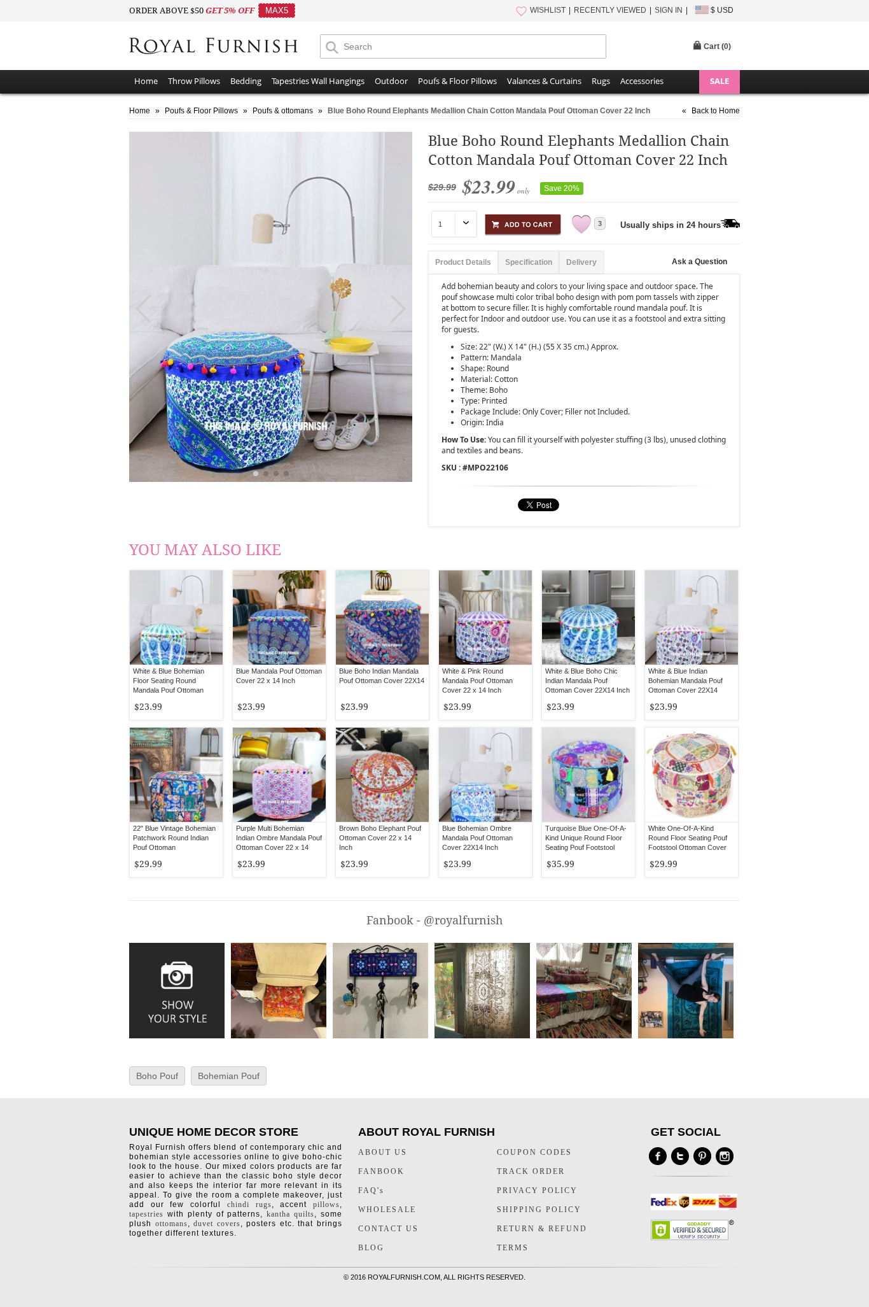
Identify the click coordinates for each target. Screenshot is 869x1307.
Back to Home (716, 110)
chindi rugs (249, 1204)
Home (146, 81)
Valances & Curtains (544, 81)
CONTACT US (388, 1228)
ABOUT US (382, 1152)
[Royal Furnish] (224, 47)
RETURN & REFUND (542, 1228)
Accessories (642, 81)
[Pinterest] (702, 1156)
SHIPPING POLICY (539, 1209)
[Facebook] (658, 1156)
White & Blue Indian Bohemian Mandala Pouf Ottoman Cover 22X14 (685, 680)
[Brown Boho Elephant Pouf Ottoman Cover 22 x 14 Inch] (382, 775)
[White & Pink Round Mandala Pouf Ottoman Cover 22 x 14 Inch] (485, 617)
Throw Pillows (194, 81)
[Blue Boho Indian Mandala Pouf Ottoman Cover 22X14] (382, 617)
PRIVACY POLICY (537, 1190)
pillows (326, 1204)
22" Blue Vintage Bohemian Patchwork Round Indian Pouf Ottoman (174, 837)
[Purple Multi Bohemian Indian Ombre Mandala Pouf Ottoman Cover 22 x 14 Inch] (279, 775)
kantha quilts (290, 1214)
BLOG (371, 1247)
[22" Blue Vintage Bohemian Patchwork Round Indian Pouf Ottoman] (176, 775)
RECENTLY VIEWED (610, 10)
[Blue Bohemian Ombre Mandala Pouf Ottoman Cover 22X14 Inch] (485, 775)
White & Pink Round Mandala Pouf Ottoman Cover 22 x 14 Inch (477, 680)
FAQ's (371, 1190)
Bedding (245, 81)
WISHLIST (548, 10)
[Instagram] (724, 1156)
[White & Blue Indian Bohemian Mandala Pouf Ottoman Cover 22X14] (691, 617)
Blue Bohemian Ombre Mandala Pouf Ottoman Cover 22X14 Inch (477, 837)
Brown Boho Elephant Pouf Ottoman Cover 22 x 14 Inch (380, 837)
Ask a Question (699, 261)
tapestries (146, 1214)
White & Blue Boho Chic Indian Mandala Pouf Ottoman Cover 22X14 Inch (587, 680)
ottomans (171, 1223)
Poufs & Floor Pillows (457, 81)
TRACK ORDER (531, 1171)
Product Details (463, 262)
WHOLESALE (387, 1209)
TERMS (513, 1247)
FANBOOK (381, 1171)
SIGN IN (669, 10)
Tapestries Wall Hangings (318, 81)
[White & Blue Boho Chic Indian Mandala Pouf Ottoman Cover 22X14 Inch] (588, 617)
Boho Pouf (157, 1076)
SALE (719, 81)
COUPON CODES (534, 1152)
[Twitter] (680, 1156)
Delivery (581, 262)
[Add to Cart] (523, 222)
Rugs (601, 81)
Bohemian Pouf (229, 1076)
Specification (528, 262)
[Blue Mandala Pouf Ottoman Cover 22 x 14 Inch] (279, 617)
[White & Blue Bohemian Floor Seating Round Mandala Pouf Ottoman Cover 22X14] (176, 617)
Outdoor (391, 81)
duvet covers (216, 1223)
